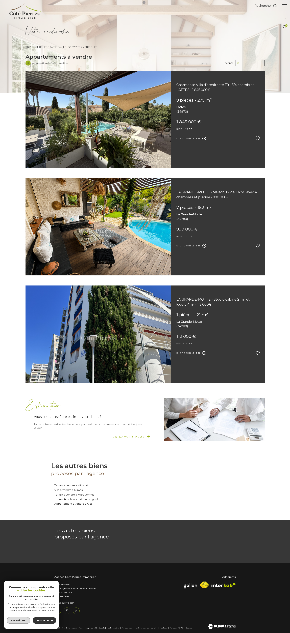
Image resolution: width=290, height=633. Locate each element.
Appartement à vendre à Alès (73, 503)
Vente (76, 47)
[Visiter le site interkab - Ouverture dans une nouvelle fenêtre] (223, 585)
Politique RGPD (176, 628)
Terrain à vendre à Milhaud (71, 485)
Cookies (189, 628)
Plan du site (127, 628)
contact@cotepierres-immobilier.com (75, 588)
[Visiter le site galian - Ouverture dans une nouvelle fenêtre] (190, 585)
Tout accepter (44, 620)
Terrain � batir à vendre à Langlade (76, 499)
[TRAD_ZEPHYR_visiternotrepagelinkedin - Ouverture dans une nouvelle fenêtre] (76, 611)
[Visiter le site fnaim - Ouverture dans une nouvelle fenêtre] (204, 585)
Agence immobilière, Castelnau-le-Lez (48, 47)
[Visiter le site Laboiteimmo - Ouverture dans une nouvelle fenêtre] (222, 626)
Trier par (228, 63)
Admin (154, 628)
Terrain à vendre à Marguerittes (74, 494)
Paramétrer (18, 620)
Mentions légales (141, 628)
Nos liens (164, 628)
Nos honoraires (113, 628)
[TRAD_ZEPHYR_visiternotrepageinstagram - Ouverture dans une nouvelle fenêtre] (67, 611)
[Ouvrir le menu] (284, 6)
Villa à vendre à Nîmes (68, 490)
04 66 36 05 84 (62, 584)
